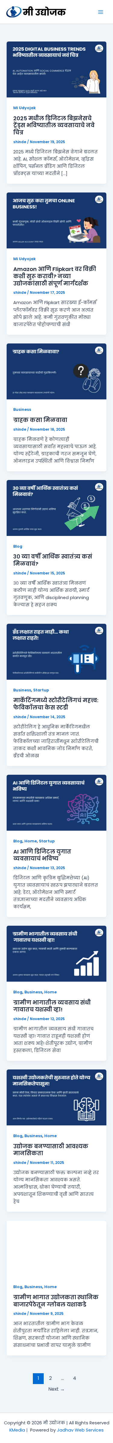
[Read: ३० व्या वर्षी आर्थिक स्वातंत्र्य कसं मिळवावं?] (56, 508)
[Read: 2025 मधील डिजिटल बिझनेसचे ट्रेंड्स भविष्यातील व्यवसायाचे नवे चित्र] (56, 69)
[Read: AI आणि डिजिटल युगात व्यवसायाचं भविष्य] (56, 802)
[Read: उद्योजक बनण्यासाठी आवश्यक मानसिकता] (56, 1097)
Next (56, 1389)
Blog (17, 546)
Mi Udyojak (24, 107)
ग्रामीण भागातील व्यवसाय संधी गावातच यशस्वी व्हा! (52, 1006)
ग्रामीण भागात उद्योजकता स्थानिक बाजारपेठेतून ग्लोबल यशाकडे (56, 1301)
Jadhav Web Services (80, 1430)
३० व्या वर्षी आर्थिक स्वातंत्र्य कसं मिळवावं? (52, 560)
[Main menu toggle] (100, 12)
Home (30, 841)
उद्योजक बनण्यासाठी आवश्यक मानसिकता (50, 1150)
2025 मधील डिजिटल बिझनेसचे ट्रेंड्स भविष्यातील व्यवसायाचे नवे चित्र (54, 125)
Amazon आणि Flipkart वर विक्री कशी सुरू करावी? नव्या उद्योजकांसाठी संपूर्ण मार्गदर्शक (54, 276)
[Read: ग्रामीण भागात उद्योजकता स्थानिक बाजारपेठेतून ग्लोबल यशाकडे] (56, 1248)
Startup (41, 690)
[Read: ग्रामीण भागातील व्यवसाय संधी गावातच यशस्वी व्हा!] (56, 953)
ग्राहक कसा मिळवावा (40, 420)
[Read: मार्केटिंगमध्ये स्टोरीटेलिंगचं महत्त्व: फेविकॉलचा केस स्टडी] (56, 651)
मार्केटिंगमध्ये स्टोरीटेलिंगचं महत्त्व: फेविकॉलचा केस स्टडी (55, 704)
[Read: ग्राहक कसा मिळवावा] (56, 371)
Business (22, 409)
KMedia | (19, 1430)
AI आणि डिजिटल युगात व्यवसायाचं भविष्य (42, 855)
